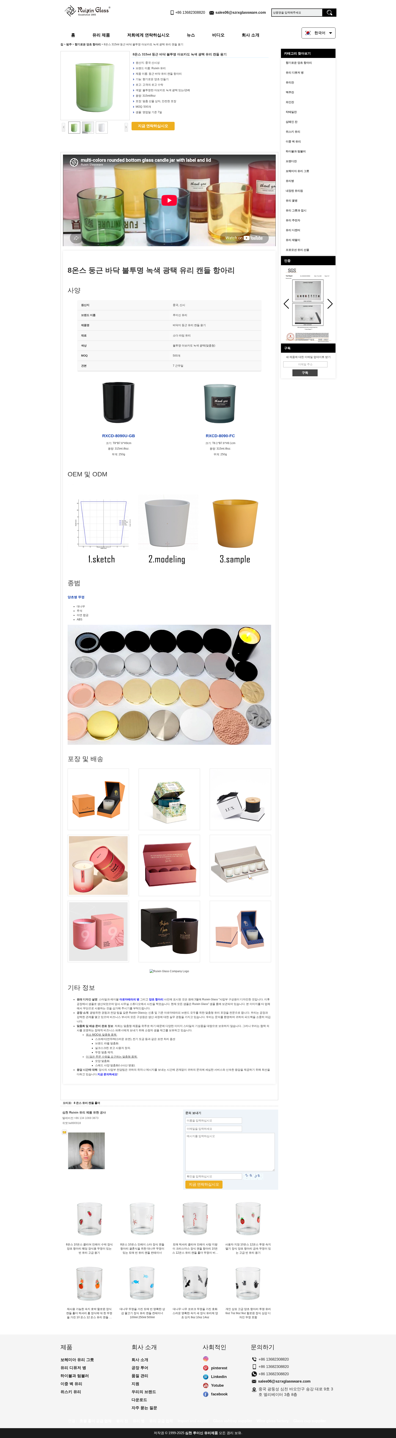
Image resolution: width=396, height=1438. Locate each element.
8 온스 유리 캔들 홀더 (87, 1103)
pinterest (206, 1368)
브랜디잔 (291, 161)
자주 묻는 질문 (144, 1408)
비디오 (218, 35)
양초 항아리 (156, 999)
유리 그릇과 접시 (296, 210)
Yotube (206, 1386)
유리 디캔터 (293, 230)
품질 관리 (140, 1376)
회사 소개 (250, 35)
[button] (330, 304)
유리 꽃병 (291, 200)
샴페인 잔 (291, 121)
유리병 (290, 181)
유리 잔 (122, 1421)
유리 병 (139, 1421)
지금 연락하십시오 (153, 126)
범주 (69, 44)
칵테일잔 (291, 112)
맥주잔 (290, 92)
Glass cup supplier (309, 1421)
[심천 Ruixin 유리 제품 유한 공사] (87, 9)
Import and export (193, 1421)
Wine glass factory (273, 1421)
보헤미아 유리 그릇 (297, 171)
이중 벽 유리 (293, 141)
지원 (135, 1384)
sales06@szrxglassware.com (240, 12)
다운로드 (139, 1400)
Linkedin (206, 1377)
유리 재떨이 (293, 240)
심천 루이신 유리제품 (201, 1433)
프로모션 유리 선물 (297, 249)
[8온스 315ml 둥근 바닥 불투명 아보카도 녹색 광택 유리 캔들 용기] (95, 85)
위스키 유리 (293, 131)
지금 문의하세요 (107, 1074)
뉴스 (191, 35)
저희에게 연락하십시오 (148, 35)
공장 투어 (140, 1368)
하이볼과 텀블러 (296, 151)
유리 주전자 (293, 220)
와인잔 (290, 102)
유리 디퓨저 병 (295, 72)
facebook (206, 1394)
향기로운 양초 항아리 (88, 44)
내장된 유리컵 (294, 190)
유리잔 (290, 82)
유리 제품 (101, 35)
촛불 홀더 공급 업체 (96, 1421)
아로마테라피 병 (129, 999)
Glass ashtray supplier (232, 1421)
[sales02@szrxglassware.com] (64, 1132)
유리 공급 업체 (161, 1421)
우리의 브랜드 (144, 1392)
